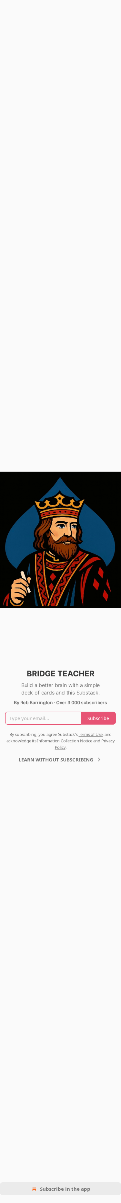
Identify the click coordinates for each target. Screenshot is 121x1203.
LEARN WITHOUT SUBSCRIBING (56, 759)
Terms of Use (91, 734)
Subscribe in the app (65, 1189)
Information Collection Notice (64, 741)
